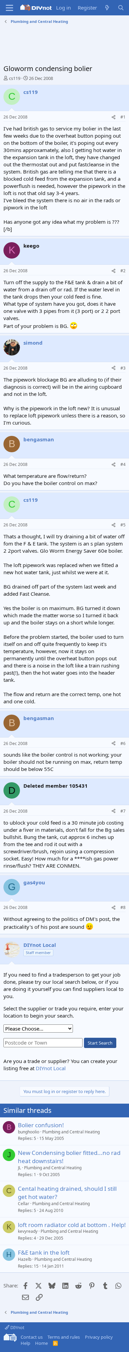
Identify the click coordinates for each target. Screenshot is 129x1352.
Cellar (23, 1203)
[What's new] (107, 7)
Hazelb (24, 1259)
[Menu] (9, 8)
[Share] (113, 117)
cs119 (14, 78)
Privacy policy (99, 1337)
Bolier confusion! (41, 1125)
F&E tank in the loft (43, 1252)
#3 (123, 368)
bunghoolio (28, 1132)
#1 (123, 117)
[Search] (121, 7)
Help (25, 1343)
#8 (123, 907)
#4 (123, 464)
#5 (123, 525)
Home (41, 1343)
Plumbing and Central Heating (71, 1132)
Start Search (100, 1043)
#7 (123, 811)
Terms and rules (63, 1337)
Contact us (32, 1337)
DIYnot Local (51, 1068)
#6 (123, 743)
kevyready (27, 1231)
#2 (123, 271)
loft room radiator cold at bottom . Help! (72, 1225)
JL (19, 1168)
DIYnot (16, 1327)
